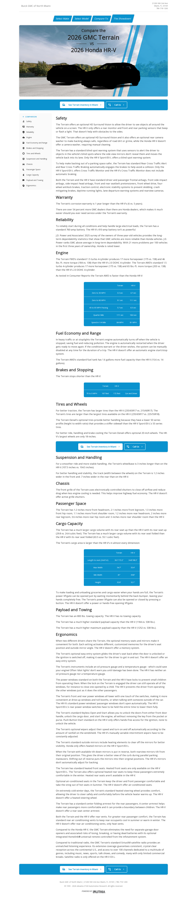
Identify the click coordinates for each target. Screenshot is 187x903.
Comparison (31, 117)
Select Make (62, 18)
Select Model (81, 18)
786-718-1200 (162, 8)
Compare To (101, 18)
